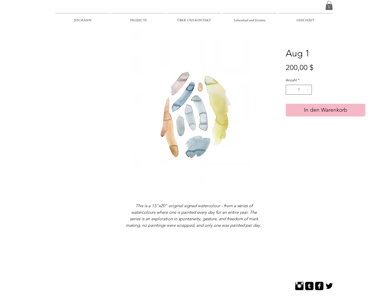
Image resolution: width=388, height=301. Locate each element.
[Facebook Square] (319, 286)
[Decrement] (290, 90)
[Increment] (307, 90)
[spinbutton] (298, 90)
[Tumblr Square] (309, 286)
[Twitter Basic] (329, 286)
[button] (329, 5)
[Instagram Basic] (299, 286)
